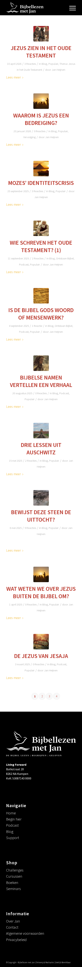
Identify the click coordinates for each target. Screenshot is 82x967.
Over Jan (13, 921)
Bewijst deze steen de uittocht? (41, 515)
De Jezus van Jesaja (41, 656)
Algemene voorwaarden (25, 933)
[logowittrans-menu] (34, 7)
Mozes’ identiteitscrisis (41, 182)
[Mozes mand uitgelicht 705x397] (41, 168)
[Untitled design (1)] (41, 101)
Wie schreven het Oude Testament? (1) (41, 246)
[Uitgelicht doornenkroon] (41, 641)
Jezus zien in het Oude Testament (41, 51)
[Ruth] (41, 363)
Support (12, 837)
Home (11, 813)
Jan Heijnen (58, 69)
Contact (12, 927)
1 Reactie (37, 326)
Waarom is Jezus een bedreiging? (41, 119)
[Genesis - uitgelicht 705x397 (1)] (41, 295)
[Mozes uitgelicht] (41, 228)
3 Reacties (30, 64)
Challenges (14, 870)
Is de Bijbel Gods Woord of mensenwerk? (41, 313)
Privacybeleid (16, 939)
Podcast (24, 264)
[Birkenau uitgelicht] (41, 430)
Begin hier (14, 819)
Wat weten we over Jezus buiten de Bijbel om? (41, 592)
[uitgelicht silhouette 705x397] (41, 574)
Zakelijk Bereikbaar (62, 962)
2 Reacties (37, 258)
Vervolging (29, 137)
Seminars (13, 888)
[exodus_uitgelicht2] (41, 498)
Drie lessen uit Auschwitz (41, 448)
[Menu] (70, 7)
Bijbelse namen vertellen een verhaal (41, 381)
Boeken (12, 882)
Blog (44, 64)
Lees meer (13, 77)
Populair (53, 64)
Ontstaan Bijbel (65, 258)
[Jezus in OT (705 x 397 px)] (41, 33)
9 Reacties (30, 528)
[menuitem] (70, 7)
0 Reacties (39, 131)
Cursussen (14, 876)
